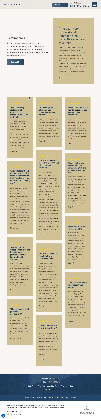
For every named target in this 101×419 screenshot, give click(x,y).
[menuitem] (27, 397)
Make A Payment (60, 5)
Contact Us (15, 62)
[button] (3, 416)
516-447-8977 (80, 6)
